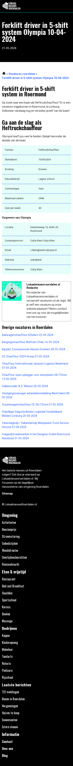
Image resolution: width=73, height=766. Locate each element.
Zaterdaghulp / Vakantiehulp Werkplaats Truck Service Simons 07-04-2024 (35, 425)
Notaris (6, 663)
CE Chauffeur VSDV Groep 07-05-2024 (25, 356)
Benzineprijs (9, 529)
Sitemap (7, 493)
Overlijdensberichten (14, 557)
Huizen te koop (10, 713)
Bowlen (6, 614)
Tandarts (7, 656)
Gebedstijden (10, 543)
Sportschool (9, 600)
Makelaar (7, 649)
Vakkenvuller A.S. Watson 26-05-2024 (25, 386)
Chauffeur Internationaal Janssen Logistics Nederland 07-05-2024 (35, 365)
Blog (5, 755)
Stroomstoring (11, 536)
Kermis (6, 607)
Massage (7, 621)
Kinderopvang (10, 642)
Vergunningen (10, 706)
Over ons (7, 748)
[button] (68, 6)
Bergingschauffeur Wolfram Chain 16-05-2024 (30, 342)
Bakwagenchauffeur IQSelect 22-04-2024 (27, 334)
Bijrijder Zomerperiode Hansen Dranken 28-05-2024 (33, 349)
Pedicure (7, 670)
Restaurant (8, 579)
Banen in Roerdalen (13, 699)
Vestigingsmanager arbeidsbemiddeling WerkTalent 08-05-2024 (36, 395)
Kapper (6, 635)
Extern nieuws (10, 727)
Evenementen (9, 720)
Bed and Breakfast (13, 586)
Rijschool (7, 677)
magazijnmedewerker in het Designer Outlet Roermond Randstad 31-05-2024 (36, 436)
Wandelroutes (10, 550)
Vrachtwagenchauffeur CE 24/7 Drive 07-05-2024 (32, 404)
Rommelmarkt (10, 564)
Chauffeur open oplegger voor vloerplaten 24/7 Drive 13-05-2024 (34, 376)
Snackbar (7, 593)
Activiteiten (9, 522)
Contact (7, 741)
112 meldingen (10, 692)
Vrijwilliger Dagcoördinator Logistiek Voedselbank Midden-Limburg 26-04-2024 (32, 413)
